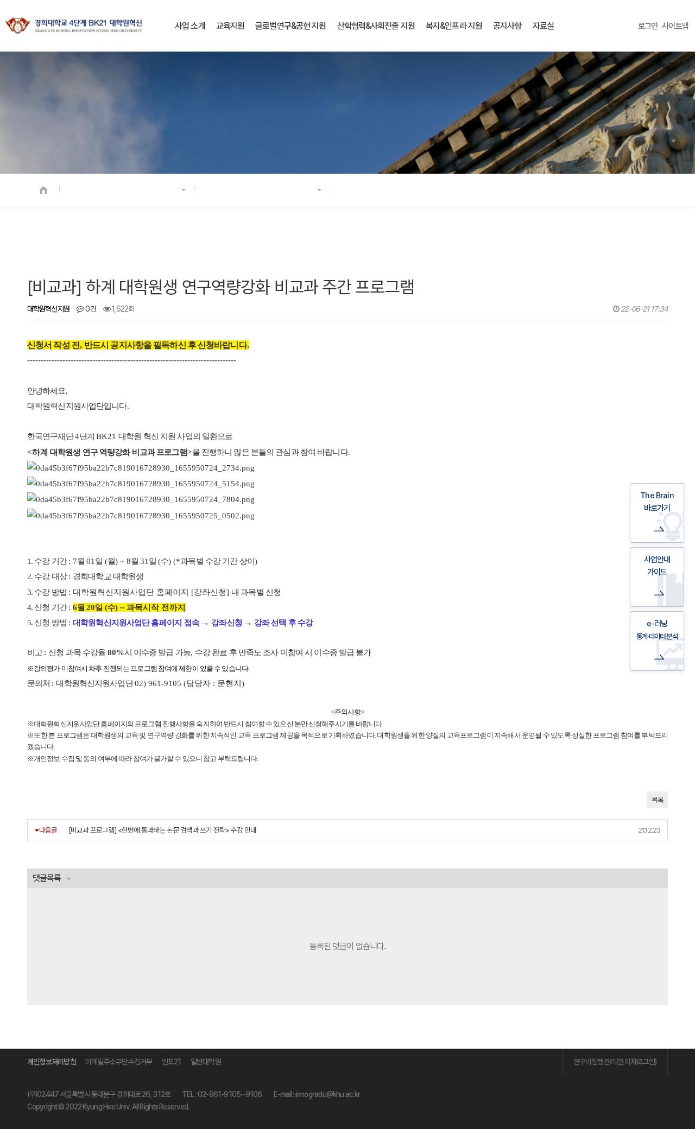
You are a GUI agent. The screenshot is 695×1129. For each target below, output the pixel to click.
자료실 (543, 26)
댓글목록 (47, 878)
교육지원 (230, 26)
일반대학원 (206, 1061)
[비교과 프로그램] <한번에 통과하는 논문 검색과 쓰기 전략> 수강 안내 (162, 830)
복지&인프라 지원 (454, 26)
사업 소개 (190, 26)
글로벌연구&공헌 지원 (290, 26)
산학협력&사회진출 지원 (376, 26)
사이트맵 (675, 26)
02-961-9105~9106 (230, 1094)
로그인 (648, 26)
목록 (657, 800)
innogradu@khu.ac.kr (327, 1094)
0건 (90, 309)
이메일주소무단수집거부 (119, 1061)
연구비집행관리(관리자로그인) (614, 1061)
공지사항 (507, 26)
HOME (43, 190)
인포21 (171, 1061)
